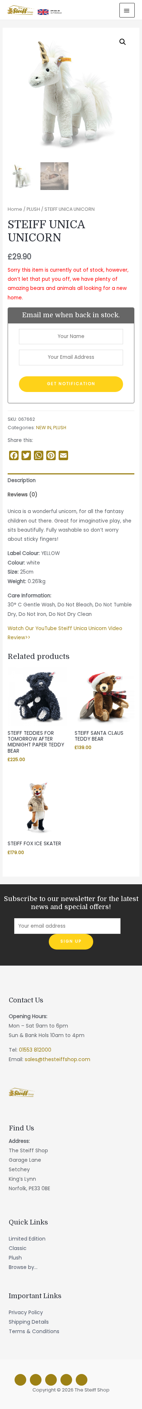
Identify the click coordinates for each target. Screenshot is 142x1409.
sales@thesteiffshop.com (57, 1059)
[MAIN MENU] (127, 10)
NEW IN (43, 427)
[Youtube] (81, 1380)
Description (22, 480)
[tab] (71, 480)
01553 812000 (35, 1049)
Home (15, 209)
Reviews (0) (23, 494)
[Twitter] (51, 1380)
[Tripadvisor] (66, 1380)
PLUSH (33, 209)
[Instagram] (36, 1380)
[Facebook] (20, 1380)
